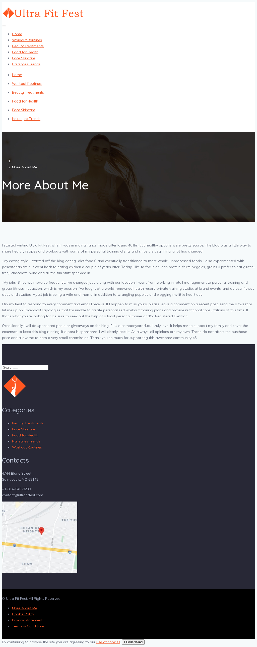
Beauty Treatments (28, 46)
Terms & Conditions (28, 626)
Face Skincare (23, 58)
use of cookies (108, 642)
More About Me (24, 608)
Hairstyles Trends (26, 64)
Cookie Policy (23, 614)
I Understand (133, 642)
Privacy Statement (27, 620)
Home (17, 34)
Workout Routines (27, 40)
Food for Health (25, 52)
